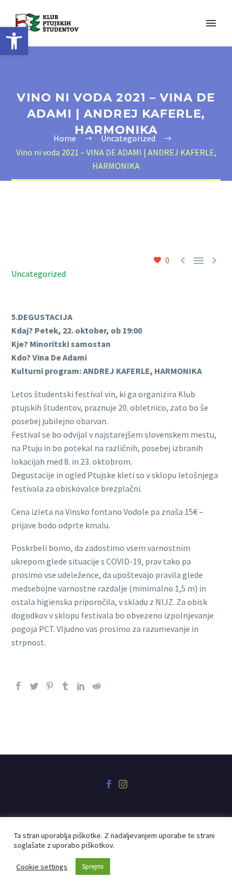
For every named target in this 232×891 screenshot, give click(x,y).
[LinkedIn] (81, 686)
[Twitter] (34, 686)
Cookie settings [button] (41, 867)
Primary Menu (211, 23)
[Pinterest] (49, 686)
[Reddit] (96, 686)
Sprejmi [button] (93, 866)
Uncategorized (38, 273)
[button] (14, 41)
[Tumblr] (65, 686)
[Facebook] (18, 686)
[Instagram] (123, 784)
